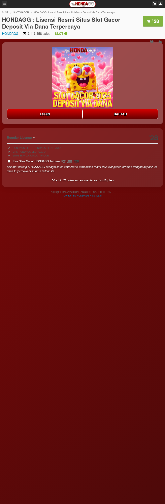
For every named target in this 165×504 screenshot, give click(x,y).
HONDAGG (10, 33)
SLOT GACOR (21, 12)
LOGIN (45, 114)
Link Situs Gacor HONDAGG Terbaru (46, 161)
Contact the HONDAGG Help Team (83, 195)
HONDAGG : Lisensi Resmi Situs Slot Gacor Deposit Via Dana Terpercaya (74, 12)
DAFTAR (120, 114)
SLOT (5, 12)
